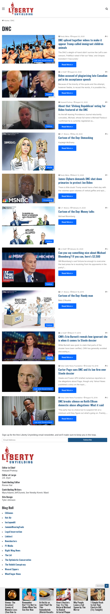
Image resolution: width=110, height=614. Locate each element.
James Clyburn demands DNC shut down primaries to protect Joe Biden (80, 181)
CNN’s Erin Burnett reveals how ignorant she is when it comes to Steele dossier (82, 338)
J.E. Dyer (6, 478)
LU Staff (63, 72)
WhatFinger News (13, 574)
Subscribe (87, 440)
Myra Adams (8, 492)
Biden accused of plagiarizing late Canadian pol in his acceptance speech (82, 77)
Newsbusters (11, 541)
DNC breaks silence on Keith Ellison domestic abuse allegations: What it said (81, 403)
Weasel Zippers (12, 569)
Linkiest (8, 536)
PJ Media (9, 545)
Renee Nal (7, 485)
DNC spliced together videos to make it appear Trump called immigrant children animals (80, 44)
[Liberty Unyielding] (21, 8)
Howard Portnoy (66, 102)
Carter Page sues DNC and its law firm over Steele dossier (82, 371)
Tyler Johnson (8, 500)
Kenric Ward (43, 492)
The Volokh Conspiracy (15, 564)
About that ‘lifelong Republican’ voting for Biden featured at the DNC (82, 108)
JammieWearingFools (14, 527)
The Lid (8, 555)
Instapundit (10, 522)
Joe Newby (31, 492)
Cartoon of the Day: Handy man (75, 296)
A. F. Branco (64, 134)
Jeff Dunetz (19, 492)
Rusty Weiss (64, 36)
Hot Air (8, 517)
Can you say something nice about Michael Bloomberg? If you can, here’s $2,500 (82, 254)
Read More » (67, 64)
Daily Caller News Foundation (71, 366)
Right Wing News (12, 550)
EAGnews (9, 513)
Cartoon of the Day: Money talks (76, 211)
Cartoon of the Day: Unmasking (75, 138)
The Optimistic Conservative (18, 559)
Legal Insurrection (13, 531)
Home (6, 20)
